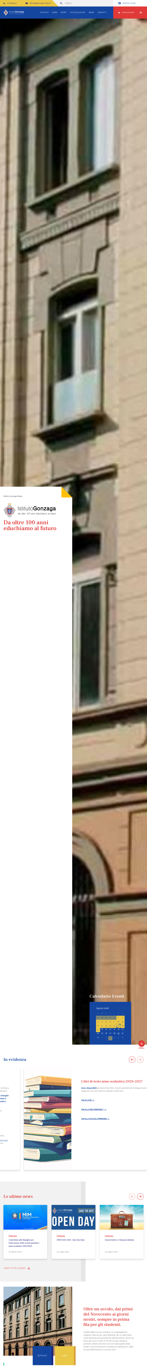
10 (98, 1026)
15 (118, 1026)
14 (114, 1026)
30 (110, 1017)
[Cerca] (61, 3)
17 (98, 1030)
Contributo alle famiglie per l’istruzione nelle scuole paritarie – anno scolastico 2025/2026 (24, 1243)
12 (106, 1026)
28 (102, 1017)
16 (122, 1026)
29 (106, 1017)
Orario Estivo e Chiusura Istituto (119, 1240)
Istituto (13, 1236)
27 (98, 1017)
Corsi (64, 1355)
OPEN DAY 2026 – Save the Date (71, 1240)
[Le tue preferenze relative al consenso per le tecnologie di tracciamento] (4, 1364)
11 (102, 1026)
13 (110, 1026)
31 (114, 1017)
